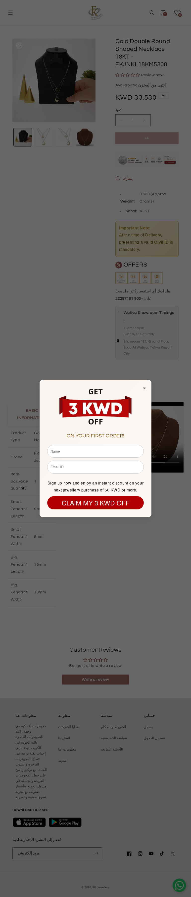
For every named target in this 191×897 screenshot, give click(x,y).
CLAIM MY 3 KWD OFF (96, 502)
